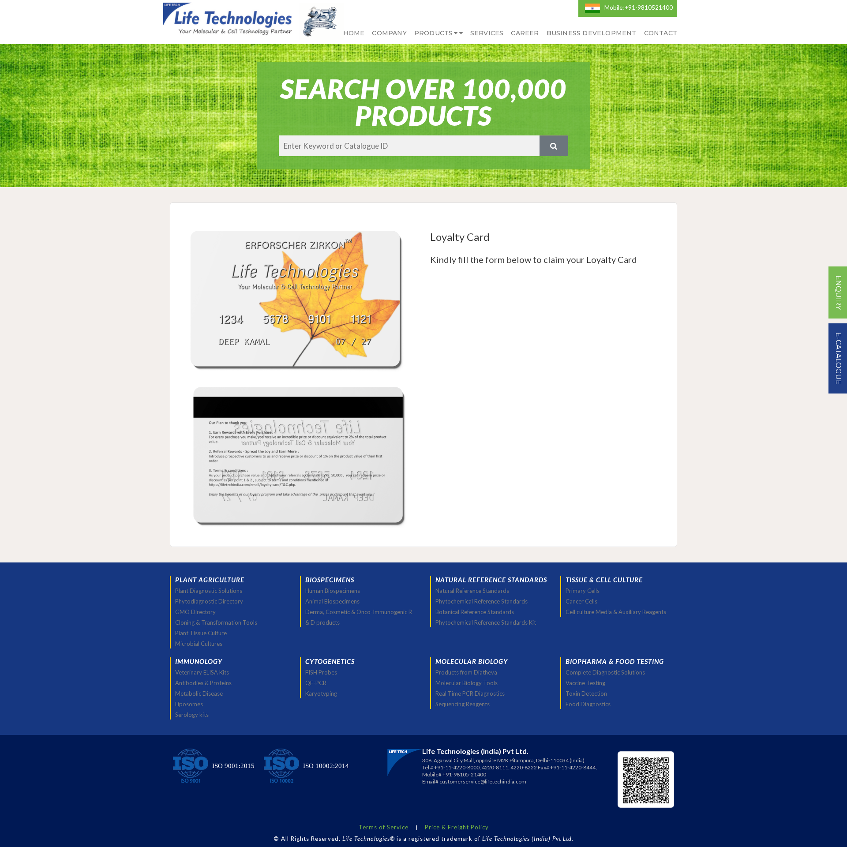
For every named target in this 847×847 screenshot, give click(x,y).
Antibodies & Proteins (203, 682)
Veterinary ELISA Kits (202, 672)
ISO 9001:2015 (233, 765)
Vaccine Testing (585, 682)
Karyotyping (321, 693)
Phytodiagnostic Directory (209, 601)
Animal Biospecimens (332, 601)
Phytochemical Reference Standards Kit (485, 622)
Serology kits (192, 714)
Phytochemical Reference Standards (481, 601)
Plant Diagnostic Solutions (208, 590)
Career (525, 33)
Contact (660, 33)
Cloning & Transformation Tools (216, 622)
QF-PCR (315, 682)
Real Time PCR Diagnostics (470, 693)
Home (354, 33)
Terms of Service (384, 827)
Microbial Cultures (198, 643)
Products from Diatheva (466, 672)
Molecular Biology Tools (466, 682)
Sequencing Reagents (462, 704)
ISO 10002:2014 (326, 765)
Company (389, 33)
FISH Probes (321, 672)
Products (433, 33)
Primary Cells (583, 590)
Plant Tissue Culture (201, 633)
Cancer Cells (581, 601)
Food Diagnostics (588, 704)
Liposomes (189, 704)
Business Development (592, 33)
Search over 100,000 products (423, 102)
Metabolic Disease (199, 693)
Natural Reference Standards (472, 590)
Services (487, 33)
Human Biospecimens (332, 590)
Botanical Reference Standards (474, 611)
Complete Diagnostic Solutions (605, 672)
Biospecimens (329, 580)
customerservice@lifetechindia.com (482, 781)
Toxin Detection (586, 693)
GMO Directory (195, 611)
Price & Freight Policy (457, 827)
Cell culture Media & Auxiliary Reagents (616, 611)
